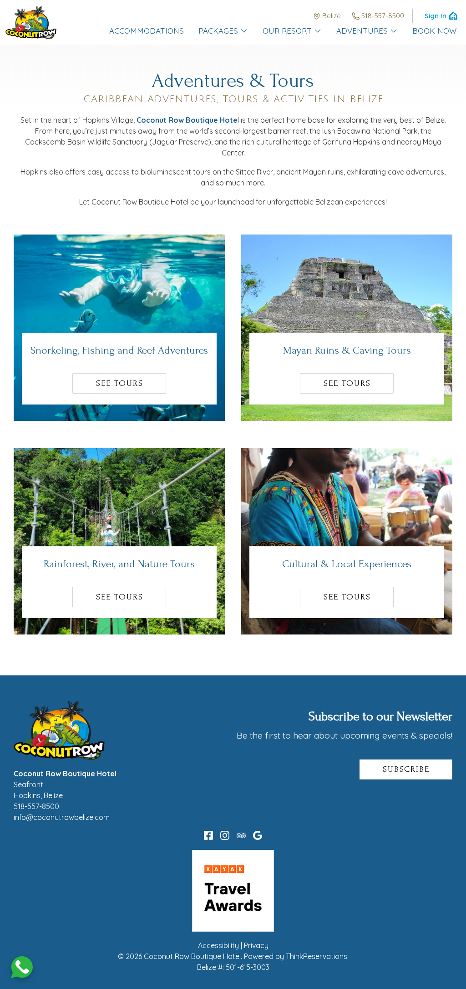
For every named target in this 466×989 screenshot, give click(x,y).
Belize (331, 15)
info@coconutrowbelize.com (62, 817)
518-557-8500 (382, 15)
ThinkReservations (316, 956)
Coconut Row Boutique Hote (187, 120)
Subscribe (406, 769)
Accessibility (218, 945)
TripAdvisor (241, 835)
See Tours (119, 383)
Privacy (256, 945)
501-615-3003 (247, 967)
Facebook (208, 835)
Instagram (224, 835)
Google (257, 835)
